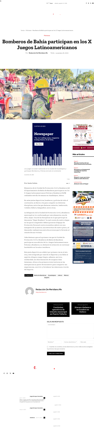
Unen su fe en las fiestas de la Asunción (56, 416)
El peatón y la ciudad (28, 415)
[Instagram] (88, 3)
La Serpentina (78, 182)
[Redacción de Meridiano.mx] (29, 291)
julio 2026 (72, 397)
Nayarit (46, 277)
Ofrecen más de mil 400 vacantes (56, 423)
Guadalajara (52, 275)
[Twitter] (91, 3)
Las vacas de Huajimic (29, 405)
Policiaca (28, 30)
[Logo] (57, 14)
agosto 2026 (73, 394)
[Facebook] (86, 3)
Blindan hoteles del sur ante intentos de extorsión (82, 163)
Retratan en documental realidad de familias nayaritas (82, 171)
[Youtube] (93, 3)
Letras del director (24, 396)
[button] (67, 22)
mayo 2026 (72, 402)
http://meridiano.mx (41, 292)
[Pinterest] (47, 60)
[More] (55, 60)
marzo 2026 (73, 408)
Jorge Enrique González (36, 396)
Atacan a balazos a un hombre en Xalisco (83, 309)
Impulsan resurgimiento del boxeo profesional (56, 409)
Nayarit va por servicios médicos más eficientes (82, 178)
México (66, 275)
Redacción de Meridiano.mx (38, 53)
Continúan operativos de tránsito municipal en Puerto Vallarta (58, 310)
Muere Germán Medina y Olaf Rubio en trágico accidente (56, 401)
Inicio (23, 30)
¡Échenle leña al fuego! (81, 184)
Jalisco (60, 275)
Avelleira (32, 417)
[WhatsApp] (51, 60)
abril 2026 (72, 405)
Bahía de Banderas (40, 275)
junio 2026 (72, 400)
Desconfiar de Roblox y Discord (56, 393)
